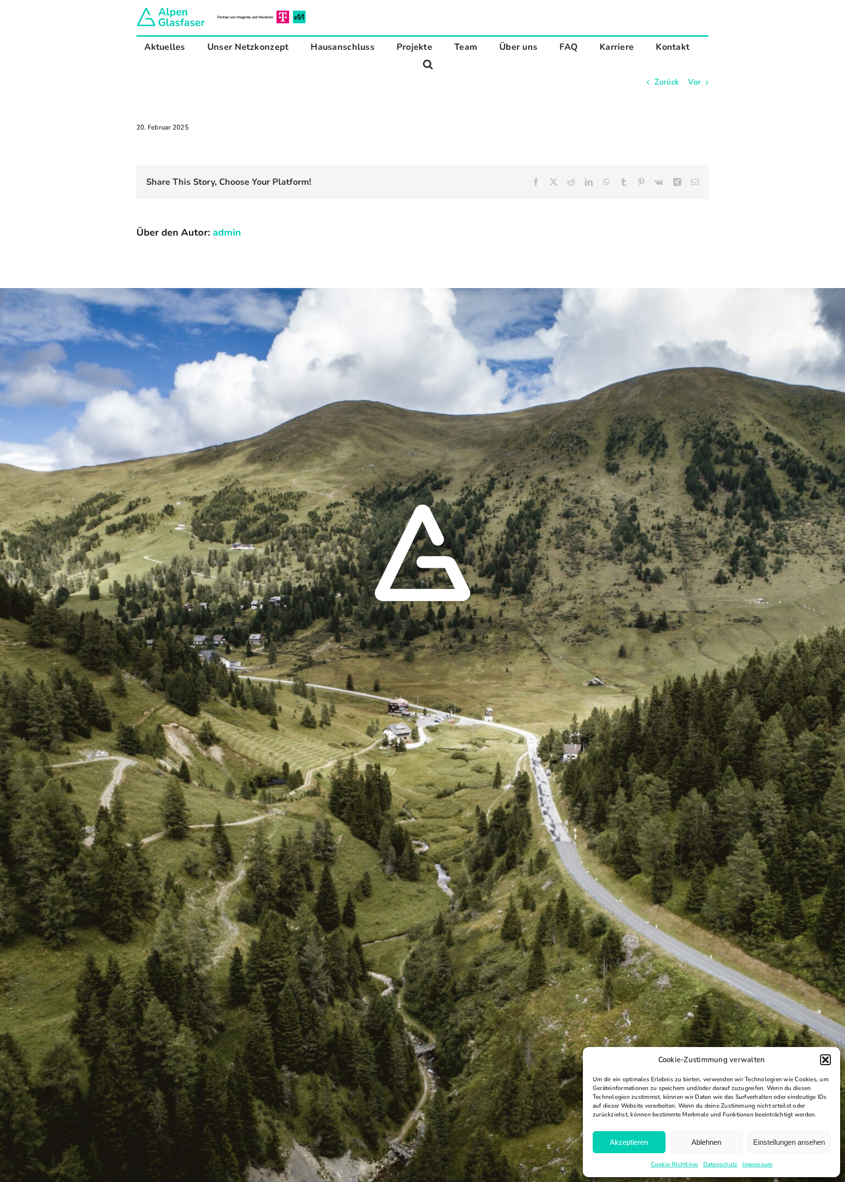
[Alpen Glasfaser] (221, 9)
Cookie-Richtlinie (674, 1164)
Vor (694, 82)
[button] (825, 1060)
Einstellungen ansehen (789, 1142)
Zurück (666, 82)
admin (227, 232)
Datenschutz (720, 1164)
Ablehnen (706, 1142)
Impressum (757, 1164)
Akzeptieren (629, 1142)
